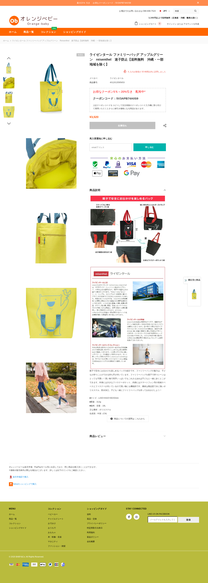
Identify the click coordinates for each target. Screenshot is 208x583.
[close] (198, 3)
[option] (51, 88)
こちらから (140, 419)
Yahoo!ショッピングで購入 (25, 484)
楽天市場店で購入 (20, 477)
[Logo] (33, 20)
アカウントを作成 (191, 24)
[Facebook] (129, 517)
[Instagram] (136, 517)
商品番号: (94, 82)
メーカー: (94, 78)
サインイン (172, 24)
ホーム (6, 41)
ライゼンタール (117, 78)
